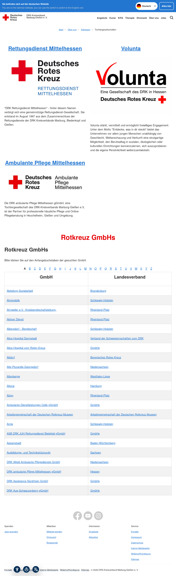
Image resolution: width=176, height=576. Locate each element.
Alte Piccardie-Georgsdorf (22, 367)
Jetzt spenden (11, 531)
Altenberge (13, 376)
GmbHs (95, 348)
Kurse (112, 17)
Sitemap (135, 559)
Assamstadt (14, 443)
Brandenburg (98, 291)
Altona (10, 386)
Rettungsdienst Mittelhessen (45, 48)
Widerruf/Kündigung (141, 553)
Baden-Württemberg (102, 443)
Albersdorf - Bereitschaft (22, 329)
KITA (120, 17)
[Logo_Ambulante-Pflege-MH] (45, 182)
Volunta (131, 48)
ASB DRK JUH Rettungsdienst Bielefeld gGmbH (36, 433)
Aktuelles (93, 537)
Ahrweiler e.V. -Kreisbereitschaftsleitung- (31, 310)
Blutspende (52, 542)
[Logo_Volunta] (131, 86)
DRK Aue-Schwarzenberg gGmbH (27, 490)
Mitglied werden (54, 531)
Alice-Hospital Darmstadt (22, 338)
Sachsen (95, 452)
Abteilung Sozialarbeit (20, 291)
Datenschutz (137, 542)
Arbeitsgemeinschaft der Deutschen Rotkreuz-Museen (40, 414)
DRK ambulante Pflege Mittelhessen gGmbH (34, 471)
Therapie (129, 17)
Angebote (102, 17)
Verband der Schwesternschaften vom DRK (117, 338)
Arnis (10, 424)
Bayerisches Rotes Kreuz (105, 357)
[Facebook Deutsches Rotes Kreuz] (77, 515)
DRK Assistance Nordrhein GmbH (27, 481)
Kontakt (134, 531)
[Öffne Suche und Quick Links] (171, 17)
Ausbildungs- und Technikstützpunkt (28, 452)
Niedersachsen (99, 367)
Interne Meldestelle (140, 548)
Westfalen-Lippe (100, 376)
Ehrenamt (142, 17)
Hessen (95, 471)
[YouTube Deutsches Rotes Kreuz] (88, 515)
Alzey (10, 395)
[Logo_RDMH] (45, 77)
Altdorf (11, 357)
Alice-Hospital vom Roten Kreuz (26, 348)
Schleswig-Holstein (101, 300)
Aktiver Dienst (15, 319)
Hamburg (96, 386)
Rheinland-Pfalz (99, 310)
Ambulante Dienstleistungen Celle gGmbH (32, 405)
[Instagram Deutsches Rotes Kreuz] (98, 515)
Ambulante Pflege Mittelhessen (45, 162)
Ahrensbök (13, 300)
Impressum (136, 537)
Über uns (154, 17)
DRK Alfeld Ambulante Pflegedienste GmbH (33, 462)
